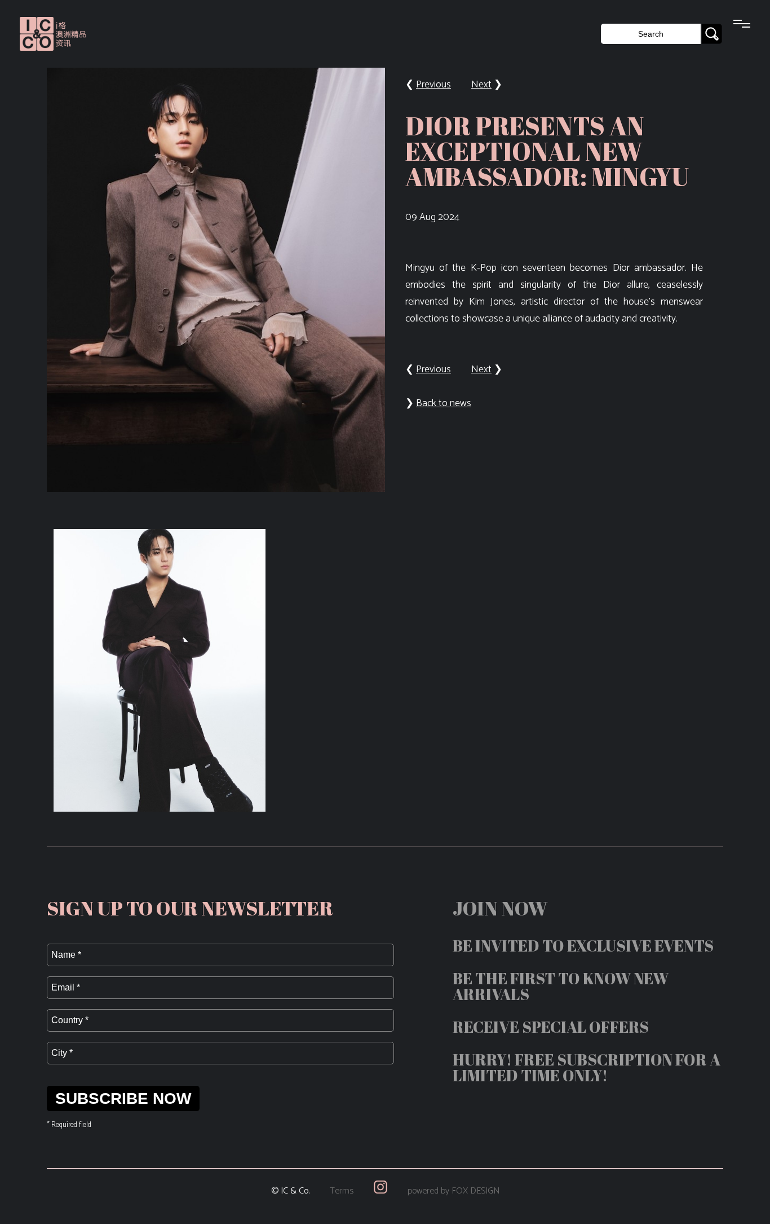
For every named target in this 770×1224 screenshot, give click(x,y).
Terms (341, 1191)
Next (481, 84)
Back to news (443, 403)
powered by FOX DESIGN (453, 1191)
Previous (433, 84)
